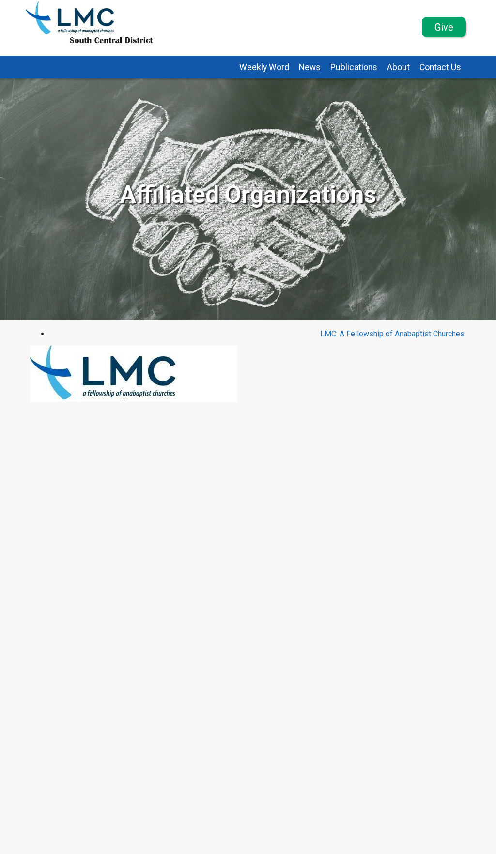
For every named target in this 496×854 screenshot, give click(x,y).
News (310, 67)
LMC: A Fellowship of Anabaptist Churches (392, 333)
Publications (353, 67)
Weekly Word (264, 67)
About (398, 67)
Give (443, 27)
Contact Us (440, 67)
